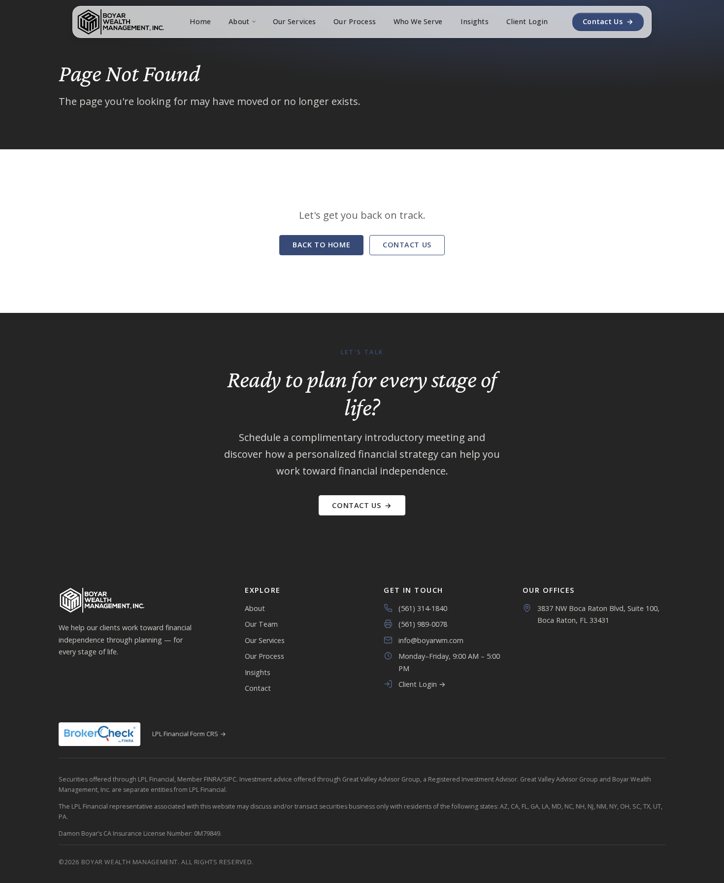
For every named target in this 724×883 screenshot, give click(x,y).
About (239, 21)
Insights (475, 21)
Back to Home (321, 244)
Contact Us (608, 21)
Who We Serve (418, 21)
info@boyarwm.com (430, 640)
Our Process (354, 21)
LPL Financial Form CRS (189, 734)
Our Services (294, 21)
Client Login (527, 21)
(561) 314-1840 (422, 608)
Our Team (261, 624)
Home (200, 21)
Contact (258, 688)
